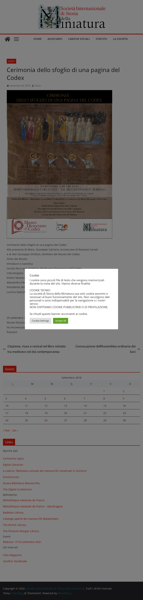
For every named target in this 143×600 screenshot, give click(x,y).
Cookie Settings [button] (40, 320)
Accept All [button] (60, 320)
